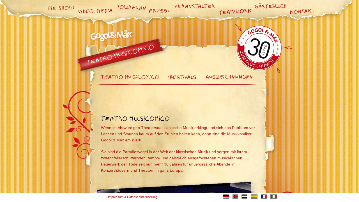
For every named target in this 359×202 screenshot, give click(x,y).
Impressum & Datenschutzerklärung (132, 197)
